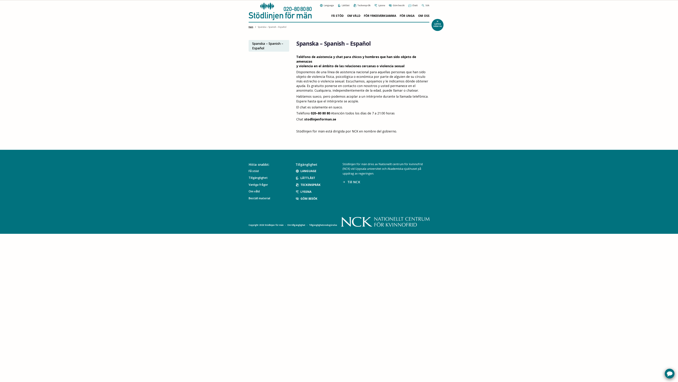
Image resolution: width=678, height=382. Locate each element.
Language (308, 171)
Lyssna (306, 192)
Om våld (353, 16)
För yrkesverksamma (380, 16)
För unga (407, 16)
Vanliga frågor (258, 185)
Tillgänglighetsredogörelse (323, 225)
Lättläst (308, 178)
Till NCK (351, 182)
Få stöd (337, 16)
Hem (251, 26)
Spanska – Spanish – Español (267, 45)
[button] (669, 373)
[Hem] (280, 11)
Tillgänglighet (258, 178)
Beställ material (259, 198)
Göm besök (309, 199)
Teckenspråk (310, 185)
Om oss (423, 16)
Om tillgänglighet (296, 225)
